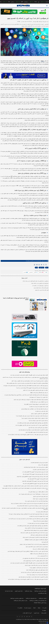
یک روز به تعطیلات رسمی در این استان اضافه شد (39, 402)
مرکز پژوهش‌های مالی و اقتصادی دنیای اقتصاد (37, 600)
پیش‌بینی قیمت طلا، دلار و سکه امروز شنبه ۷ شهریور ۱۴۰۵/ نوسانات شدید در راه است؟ (32, 388)
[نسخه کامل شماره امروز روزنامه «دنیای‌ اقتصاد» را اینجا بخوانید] (38, 304)
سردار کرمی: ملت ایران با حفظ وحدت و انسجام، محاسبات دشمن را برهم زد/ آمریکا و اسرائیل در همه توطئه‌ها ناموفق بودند (25, 486)
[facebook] (44, 265)
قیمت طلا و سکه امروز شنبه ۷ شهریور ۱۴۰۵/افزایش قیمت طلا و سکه (35, 483)
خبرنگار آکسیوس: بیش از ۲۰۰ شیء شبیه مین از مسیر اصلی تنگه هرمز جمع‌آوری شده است (31, 425)
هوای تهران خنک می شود (43, 465)
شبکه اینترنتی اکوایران (19, 591)
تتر (36, 267)
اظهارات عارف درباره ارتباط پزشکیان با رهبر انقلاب (39, 535)
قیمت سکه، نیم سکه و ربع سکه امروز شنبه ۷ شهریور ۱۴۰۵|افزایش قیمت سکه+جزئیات (32, 476)
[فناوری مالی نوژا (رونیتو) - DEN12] (24, 447)
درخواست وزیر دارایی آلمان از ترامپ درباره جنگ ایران (38, 427)
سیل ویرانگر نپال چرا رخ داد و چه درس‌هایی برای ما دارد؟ (37, 574)
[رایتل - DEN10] (24, 364)
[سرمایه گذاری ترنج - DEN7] (24, 12)
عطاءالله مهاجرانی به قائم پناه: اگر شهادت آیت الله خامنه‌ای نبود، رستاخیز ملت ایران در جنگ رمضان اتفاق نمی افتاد (27, 383)
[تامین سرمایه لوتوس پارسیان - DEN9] (24, 348)
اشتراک (34, 608)
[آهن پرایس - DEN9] (24, 330)
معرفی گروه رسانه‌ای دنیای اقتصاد (40, 591)
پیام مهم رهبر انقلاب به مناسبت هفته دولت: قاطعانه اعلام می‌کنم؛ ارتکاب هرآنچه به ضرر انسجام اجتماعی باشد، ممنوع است (25, 385)
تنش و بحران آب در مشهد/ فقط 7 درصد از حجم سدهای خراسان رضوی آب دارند (33, 494)
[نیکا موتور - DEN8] (24, 317)
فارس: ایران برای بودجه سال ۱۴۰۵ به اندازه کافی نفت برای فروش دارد (35, 558)
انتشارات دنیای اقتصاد (42, 598)
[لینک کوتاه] (46, 265)
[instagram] (32, 616)
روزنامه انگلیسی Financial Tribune (40, 602)
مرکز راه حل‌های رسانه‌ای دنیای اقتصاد (20, 600)
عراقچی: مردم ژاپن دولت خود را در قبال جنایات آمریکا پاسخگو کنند (36, 467)
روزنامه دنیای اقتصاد (28, 591)
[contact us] (20, 616)
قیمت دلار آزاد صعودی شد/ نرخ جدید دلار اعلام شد (38, 406)
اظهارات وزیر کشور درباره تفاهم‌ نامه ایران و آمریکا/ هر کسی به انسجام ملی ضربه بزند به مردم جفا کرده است (28, 518)
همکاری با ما (20, 608)
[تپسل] (2, 73)
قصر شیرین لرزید (45, 542)
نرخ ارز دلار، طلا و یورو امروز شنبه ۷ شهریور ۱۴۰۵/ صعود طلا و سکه (35, 474)
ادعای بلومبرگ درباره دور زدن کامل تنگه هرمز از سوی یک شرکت (36, 565)
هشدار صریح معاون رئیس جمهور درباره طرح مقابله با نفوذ (37, 570)
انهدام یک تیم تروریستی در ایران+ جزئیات (40, 498)
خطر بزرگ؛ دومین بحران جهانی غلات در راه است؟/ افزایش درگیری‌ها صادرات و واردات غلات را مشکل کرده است (28, 434)
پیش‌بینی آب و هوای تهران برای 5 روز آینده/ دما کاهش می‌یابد (36, 528)
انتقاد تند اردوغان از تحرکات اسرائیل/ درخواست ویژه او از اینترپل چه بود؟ (35, 418)
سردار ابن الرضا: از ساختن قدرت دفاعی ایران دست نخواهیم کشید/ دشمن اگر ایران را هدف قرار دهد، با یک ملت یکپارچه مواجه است (25, 489)
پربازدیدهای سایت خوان (24, 372)
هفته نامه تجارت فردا (9, 591)
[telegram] (37, 265)
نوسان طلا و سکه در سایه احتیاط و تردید (41, 288)
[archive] (17, 616)
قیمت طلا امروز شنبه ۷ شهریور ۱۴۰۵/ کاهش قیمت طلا (38, 479)
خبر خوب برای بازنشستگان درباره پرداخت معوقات (39, 392)
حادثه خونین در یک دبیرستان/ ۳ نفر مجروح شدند (38, 397)
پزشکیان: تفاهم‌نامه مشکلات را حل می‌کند (40, 549)
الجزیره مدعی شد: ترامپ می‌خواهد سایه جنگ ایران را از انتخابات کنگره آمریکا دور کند (32, 505)
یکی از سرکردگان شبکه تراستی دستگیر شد (40, 469)
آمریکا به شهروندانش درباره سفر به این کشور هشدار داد (38, 523)
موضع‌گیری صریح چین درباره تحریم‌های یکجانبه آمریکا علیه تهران (36, 530)
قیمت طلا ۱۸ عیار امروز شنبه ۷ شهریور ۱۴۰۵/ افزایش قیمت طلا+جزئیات (35, 481)
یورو (31, 1)
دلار (46, 267)
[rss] (25, 616)
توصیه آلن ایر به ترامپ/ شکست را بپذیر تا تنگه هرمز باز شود (37, 546)
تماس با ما (44, 608)
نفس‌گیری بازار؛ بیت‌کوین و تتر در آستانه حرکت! (39, 283)
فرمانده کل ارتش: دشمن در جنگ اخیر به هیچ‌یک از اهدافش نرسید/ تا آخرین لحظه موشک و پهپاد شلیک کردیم (28, 551)
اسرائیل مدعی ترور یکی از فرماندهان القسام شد (39, 462)
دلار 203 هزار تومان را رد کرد (43, 556)
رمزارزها (42, 61)
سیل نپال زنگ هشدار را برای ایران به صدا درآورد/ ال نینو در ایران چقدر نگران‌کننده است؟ (32, 416)
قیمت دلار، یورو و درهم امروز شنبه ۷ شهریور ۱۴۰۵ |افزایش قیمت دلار (35, 472)
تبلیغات (39, 608)
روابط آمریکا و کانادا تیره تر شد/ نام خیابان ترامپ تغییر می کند (36, 501)
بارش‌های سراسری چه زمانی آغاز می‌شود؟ (40, 521)
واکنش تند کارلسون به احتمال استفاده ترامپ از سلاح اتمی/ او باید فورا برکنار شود (33, 430)
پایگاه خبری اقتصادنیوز (42, 593)
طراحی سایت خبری (43, 622)
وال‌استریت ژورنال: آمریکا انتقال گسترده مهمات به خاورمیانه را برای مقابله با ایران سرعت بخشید (31, 399)
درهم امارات (19, 1)
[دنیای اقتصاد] (23, 5)
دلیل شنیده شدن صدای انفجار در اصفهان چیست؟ (39, 567)
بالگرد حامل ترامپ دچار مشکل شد (41, 411)
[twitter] (41, 265)
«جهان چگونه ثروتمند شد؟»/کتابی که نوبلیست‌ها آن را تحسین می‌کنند (35, 537)
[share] (22, 616)
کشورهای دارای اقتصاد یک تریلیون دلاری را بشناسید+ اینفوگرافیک (36, 539)
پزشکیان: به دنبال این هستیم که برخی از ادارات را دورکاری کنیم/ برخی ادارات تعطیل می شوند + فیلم (30, 381)
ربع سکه (44, 1)
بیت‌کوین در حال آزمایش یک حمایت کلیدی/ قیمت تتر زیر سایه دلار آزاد (35, 281)
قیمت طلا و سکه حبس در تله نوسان (41, 290)
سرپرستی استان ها (27, 608)
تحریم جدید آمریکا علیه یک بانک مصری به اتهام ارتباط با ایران (37, 432)
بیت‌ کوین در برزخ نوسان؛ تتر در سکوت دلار (40, 285)
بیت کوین (5, 1)
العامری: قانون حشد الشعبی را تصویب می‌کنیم (39, 413)
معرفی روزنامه (43, 613)
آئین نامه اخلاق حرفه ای (27, 613)
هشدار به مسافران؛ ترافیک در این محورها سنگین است (38, 491)
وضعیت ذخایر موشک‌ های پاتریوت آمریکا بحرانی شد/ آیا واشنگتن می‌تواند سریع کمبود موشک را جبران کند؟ (28, 514)
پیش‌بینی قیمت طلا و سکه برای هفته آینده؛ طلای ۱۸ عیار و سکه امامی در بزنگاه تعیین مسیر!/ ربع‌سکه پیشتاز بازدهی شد (26, 395)
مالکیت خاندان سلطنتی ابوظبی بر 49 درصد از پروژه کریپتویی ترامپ (35, 560)
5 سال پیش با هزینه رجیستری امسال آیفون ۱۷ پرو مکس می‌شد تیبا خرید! (34, 572)
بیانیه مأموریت (36, 613)
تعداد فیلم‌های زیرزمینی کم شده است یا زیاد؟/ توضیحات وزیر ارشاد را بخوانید (34, 544)
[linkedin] (39, 265)
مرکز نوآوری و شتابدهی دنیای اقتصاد (16, 598)
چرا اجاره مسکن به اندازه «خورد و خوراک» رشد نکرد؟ (38, 420)
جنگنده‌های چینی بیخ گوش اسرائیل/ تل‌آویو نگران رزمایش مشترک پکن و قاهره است (32, 423)
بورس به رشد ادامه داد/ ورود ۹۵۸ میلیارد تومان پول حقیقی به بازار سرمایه (34, 532)
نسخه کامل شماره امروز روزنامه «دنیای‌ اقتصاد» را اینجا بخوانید (16, 298)
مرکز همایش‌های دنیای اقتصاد (31, 598)
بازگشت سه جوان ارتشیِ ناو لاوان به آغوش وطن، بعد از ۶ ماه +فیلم (35, 390)
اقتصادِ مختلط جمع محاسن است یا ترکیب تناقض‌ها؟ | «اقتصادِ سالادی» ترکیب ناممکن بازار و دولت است (29, 375)
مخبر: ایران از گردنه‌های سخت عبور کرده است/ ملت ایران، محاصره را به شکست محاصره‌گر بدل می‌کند (29, 503)
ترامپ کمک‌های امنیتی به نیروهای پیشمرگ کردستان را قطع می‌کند (36, 404)
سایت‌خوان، (43, 260)
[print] (34, 265)
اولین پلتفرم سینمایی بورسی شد (42, 511)
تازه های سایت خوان (24, 459)
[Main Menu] (47, 5)
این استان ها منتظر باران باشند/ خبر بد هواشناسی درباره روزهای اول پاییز (34, 409)
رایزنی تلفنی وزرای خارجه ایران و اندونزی (40, 496)
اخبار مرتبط (24, 278)
